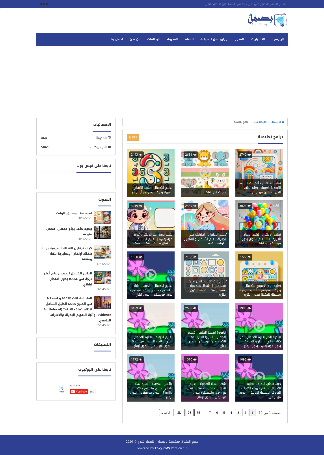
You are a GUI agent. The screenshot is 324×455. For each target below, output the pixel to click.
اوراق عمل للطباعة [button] (214, 39)
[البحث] (39, 37)
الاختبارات (258, 39)
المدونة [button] (172, 39)
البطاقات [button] (153, 39)
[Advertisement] (162, 83)
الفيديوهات (259, 121)
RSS (134, 137)
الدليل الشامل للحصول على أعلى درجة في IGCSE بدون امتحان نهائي (245, 4)
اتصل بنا (117, 39)
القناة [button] (189, 39)
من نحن (135, 39)
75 (198, 412)
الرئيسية (278, 39)
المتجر (239, 39)
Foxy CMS (162, 448)
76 (189, 412)
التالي (178, 412)
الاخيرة (165, 412)
